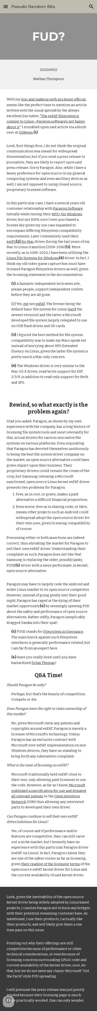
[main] (48, 36)
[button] (5, 6)
